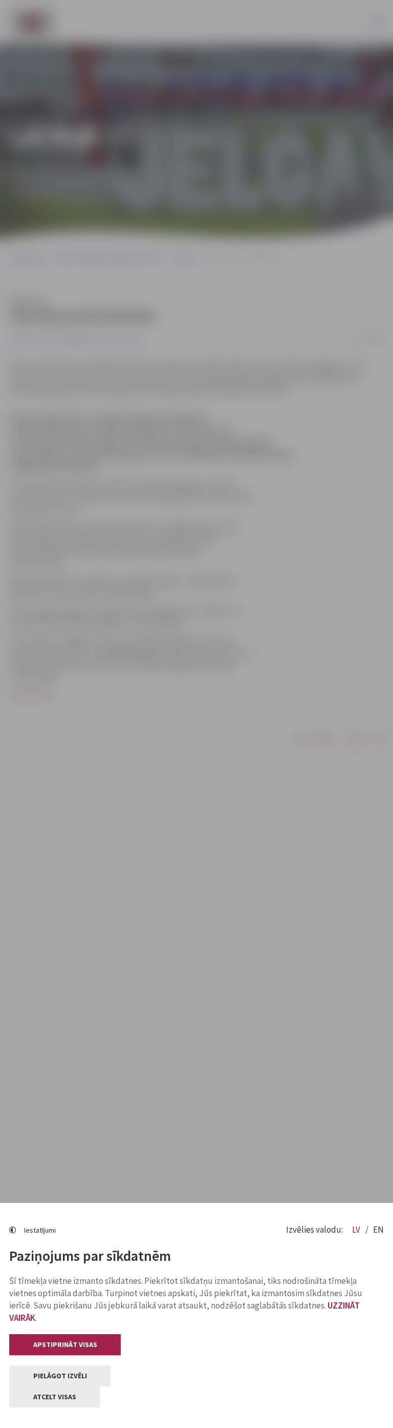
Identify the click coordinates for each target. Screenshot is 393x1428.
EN (378, 1229)
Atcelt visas (54, 1396)
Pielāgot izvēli (60, 1375)
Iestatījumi (40, 1230)
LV (357, 1229)
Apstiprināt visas (65, 1344)
